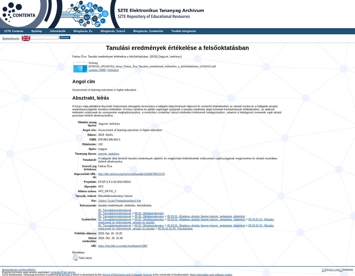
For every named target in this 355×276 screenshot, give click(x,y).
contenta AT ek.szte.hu (62, 272)
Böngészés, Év (83, 31)
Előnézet (113, 70)
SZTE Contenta (13, 31)
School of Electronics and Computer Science (127, 275)
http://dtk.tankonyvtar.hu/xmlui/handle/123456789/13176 (131, 174)
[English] (26, 37)
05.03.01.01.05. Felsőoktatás (175, 228)
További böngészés (183, 31)
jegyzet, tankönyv (108, 153)
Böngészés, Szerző (113, 31)
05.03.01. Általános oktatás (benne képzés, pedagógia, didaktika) (206, 216)
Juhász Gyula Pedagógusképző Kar (119, 200)
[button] (75, 258)
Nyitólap (36, 31)
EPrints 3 (67, 275)
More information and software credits (211, 275)
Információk (57, 31)
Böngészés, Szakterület (148, 31)
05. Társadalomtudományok (114, 210)
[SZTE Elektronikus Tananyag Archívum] (177, 14)
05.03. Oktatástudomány (149, 213)
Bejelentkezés (10, 38)
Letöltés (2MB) (97, 70)
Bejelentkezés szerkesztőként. (19, 270)
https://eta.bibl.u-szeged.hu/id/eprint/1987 (123, 245)
